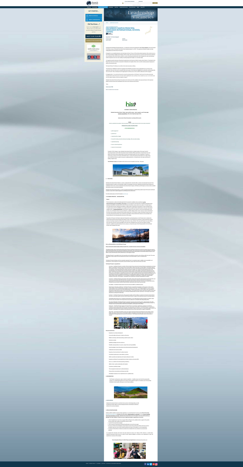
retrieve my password (136, 5)
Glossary (99, 463)
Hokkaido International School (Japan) (123, 31)
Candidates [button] (111, 7)
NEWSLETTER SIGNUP (93, 40)
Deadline (123, 38)
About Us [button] (89, 7)
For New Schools (88, 14)
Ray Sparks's (96, 27)
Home (87, 463)
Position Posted (108, 38)
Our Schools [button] (94, 7)
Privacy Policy (92, 463)
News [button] (138, 7)
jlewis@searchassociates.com (111, 414)
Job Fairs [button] (116, 7)
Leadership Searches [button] (124, 7)
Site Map (103, 463)
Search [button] (142, 7)
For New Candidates (89, 18)
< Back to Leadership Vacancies (112, 26)
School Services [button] (132, 7)
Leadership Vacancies (103, 7)
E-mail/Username (129, 1)
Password (141, 1)
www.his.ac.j (125, 193)
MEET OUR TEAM (93, 36)
